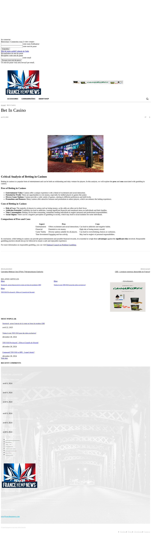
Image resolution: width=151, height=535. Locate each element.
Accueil (3, 105)
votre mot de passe (30, 46)
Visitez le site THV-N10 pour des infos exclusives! (19, 333)
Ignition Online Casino (10, 409)
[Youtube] (148, 65)
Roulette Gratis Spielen (10, 398)
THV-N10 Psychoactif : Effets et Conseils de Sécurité (20, 343)
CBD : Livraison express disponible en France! (132, 272)
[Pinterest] (41, 123)
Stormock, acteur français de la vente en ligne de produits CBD (23, 323)
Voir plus (4, 358)
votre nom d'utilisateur (31, 44)
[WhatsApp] (50, 123)
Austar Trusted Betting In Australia (14, 389)
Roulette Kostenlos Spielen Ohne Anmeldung (18, 419)
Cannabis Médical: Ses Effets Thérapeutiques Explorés (22, 272)
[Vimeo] (145, 65)
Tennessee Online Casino (11, 379)
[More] (59, 123)
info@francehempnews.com (10, 516)
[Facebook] (135, 65)
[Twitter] (142, 65)
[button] (147, 99)
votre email (27, 58)
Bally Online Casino (9, 428)
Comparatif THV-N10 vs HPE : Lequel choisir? (18, 352)
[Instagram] (139, 65)
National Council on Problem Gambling (61, 245)
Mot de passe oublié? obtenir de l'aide (15, 51)
